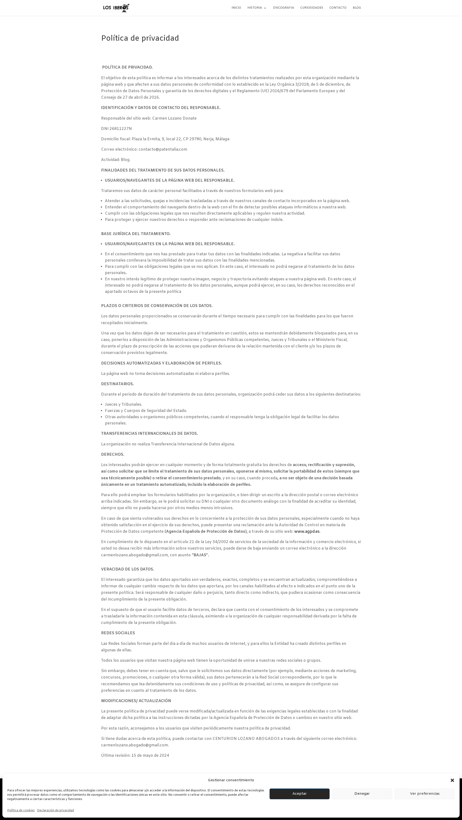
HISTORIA (254, 8)
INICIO (236, 8)
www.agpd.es (307, 531)
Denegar (362, 793)
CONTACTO (337, 8)
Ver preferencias (425, 793)
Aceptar (299, 793)
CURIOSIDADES (311, 8)
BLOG (357, 8)
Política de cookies (21, 811)
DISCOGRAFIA (283, 8)
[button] (452, 780)
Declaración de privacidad (55, 811)
